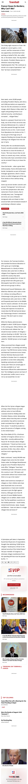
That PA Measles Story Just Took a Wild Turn (13, 614)
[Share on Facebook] (8, 562)
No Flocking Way (6, 720)
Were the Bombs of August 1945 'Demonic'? (11, 713)
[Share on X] (2, 562)
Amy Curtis (4, 662)
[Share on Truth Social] (5, 562)
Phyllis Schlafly (5, 11)
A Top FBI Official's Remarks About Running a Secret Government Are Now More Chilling (13, 636)
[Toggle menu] (2, 2)
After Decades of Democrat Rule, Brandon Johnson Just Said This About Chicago (13, 659)
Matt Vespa (4, 616)
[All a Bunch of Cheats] (14, 756)
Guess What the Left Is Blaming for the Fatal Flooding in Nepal (13, 702)
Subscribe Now (14, 588)
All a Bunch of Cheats (7, 765)
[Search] (25, 2)
